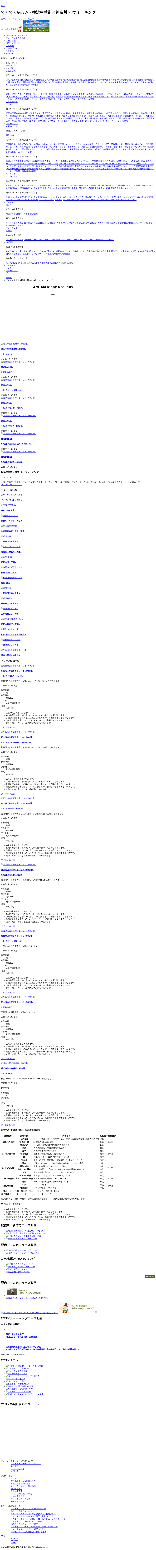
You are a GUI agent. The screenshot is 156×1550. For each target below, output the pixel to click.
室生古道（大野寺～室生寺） (42, 97)
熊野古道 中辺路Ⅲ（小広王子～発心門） (104, 113)
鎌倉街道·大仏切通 (79, 80)
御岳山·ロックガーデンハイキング (75, 185)
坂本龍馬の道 (30, 223)
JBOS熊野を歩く (59, 251)
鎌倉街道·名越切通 (63, 80)
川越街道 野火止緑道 (32, 82)
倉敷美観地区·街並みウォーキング (79, 169)
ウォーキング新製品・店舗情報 (100, 240)
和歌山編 (10, 135)
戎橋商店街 (115, 223)
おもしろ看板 (72, 251)
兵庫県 (42, 263)
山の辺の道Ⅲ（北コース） (17, 97)
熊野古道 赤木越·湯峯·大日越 (58, 116)
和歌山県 (62, 263)
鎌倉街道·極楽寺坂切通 (98, 80)
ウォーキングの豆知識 (15, 38)
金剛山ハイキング (13, 197)
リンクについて (17, 1469)
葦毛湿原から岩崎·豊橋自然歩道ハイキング (113, 188)
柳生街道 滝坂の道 (62, 94)
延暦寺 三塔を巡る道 (15, 113)
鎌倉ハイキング (23, 214)
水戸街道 (66, 82)
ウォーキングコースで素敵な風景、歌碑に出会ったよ (34, 1527)
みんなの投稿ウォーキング (22, 1511)
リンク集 (10, 51)
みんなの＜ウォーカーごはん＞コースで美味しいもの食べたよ (38, 1519)
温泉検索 (10, 46)
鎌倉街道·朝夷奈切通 (45, 80)
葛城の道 (59, 97)
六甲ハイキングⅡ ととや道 (26, 200)
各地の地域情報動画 (61, 254)
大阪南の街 (61, 223)
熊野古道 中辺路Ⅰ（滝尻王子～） (39, 113)
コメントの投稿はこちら (11, 485)
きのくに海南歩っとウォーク (51, 169)
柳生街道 (49, 94)
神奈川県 (16, 263)
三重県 (30, 263)
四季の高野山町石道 (126, 118)
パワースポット (13, 43)
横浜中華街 (11, 214)
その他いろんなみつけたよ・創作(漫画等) (29, 1532)
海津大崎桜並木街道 (14, 161)
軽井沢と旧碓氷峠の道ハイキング (24, 188)
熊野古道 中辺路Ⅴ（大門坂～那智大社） (28, 116)
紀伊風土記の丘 (17, 169)
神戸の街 (124, 223)
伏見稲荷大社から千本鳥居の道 (88, 161)
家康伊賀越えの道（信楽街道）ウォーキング (25, 94)
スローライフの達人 (42, 251)
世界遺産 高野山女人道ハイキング (86, 121)
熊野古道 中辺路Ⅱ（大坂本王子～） (70, 113)
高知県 (70, 263)
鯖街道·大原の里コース (82, 97)
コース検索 (11, 41)
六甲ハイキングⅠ (142, 164)
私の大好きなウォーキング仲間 (24, 1524)
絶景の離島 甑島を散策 (26, 171)
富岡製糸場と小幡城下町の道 (18, 144)
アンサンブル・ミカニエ (41, 254)
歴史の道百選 (16, 1491)
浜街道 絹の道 (131, 80)
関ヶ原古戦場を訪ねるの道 (33, 149)
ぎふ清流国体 (24, 254)
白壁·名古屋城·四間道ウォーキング (113, 149)
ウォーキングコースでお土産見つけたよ (28, 1529)
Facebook (14, 1540)
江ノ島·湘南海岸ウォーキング (99, 147)
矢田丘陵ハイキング (30, 197)
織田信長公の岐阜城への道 (57, 149)
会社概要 (15, 1466)
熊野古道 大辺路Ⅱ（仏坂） (36, 118)
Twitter (13, 1543)
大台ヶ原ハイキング (102, 197)
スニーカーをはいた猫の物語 (23, 1486)
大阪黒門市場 (103, 223)
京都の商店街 (50, 223)
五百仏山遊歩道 (31, 169)
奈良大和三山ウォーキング (123, 166)
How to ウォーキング (33, 240)
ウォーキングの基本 (14, 240)
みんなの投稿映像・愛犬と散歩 (19, 251)
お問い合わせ (16, 1471)
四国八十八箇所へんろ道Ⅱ (35, 99)
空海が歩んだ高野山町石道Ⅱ (25, 121)
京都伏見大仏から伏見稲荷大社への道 (119, 161)
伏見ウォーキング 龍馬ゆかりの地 (59, 161)
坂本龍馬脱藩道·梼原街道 (137, 97)
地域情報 (10, 242)
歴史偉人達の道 (17, 1501)
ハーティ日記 (84, 251)
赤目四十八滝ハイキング (21, 152)
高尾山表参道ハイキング (136, 144)
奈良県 (49, 263)
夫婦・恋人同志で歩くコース (23, 1496)
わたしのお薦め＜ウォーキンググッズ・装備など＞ (33, 1514)
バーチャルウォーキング (16, 35)
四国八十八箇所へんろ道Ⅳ (83, 99)
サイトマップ (16, 1478)
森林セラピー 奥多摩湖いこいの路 (70, 147)
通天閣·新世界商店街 (88, 223)
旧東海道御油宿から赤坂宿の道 (83, 149)
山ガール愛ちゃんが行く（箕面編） (77, 197)
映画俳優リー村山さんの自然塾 (122, 251)
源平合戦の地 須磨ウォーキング (40, 166)
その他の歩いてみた (14, 225)
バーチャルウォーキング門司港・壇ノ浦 (112, 169)
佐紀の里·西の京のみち (101, 166)
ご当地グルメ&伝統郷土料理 (23, 1481)
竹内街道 (68, 97)
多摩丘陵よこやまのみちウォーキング (38, 147)
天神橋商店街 (72, 223)
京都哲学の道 (38, 161)
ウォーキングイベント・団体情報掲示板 (28, 1509)
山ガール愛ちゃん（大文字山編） (126, 197)
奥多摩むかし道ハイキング (17, 185)
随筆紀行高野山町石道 (20, 1483)
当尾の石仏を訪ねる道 (38, 164)
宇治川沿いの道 (21, 164)
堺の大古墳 (53, 164)
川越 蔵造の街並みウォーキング (45, 144)
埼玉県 (9, 263)
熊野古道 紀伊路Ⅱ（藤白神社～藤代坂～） (127, 116)
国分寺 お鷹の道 (15, 82)
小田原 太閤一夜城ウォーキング (126, 147)
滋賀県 (55, 263)
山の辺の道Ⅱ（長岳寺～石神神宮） (138, 94)
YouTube (14, 1538)
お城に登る (149, 223)
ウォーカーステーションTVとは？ (26, 1464)
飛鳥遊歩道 (140, 166)
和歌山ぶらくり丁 (136, 223)
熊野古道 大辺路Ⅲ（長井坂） (61, 118)
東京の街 (34, 214)
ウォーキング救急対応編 (53, 240)
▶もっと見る (150, 1276)
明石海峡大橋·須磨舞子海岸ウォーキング (72, 166)
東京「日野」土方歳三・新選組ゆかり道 (107, 144)
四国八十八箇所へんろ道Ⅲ (59, 99)
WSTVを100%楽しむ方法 (22, 1494)
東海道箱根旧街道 (78, 82)
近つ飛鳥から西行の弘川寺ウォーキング (116, 164)
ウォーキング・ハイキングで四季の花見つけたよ (32, 1516)
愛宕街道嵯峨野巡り (101, 97)
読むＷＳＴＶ (16, 1489)
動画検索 (10, 53)
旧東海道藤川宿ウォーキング (127, 82)
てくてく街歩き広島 (14, 223)
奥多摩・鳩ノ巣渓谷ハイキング (104, 185)
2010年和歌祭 (142, 251)
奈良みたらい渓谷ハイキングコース (120, 200)
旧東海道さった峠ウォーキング (100, 82)
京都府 (36, 263)
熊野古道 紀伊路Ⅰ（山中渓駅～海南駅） (89, 116)
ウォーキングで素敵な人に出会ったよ (27, 1521)
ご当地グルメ (12, 48)
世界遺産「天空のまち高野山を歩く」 (54, 121)
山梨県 (23, 263)
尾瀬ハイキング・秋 (127, 185)
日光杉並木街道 (13, 80)
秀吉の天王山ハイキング (50, 197)
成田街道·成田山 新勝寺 (51, 82)
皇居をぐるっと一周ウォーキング (74, 144)
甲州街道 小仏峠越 (117, 80)
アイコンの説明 (8, 727)
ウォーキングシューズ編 (75, 240)
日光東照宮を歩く (28, 80)
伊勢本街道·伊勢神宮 (29, 85)
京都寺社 (28, 161)
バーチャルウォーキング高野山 (115, 121)
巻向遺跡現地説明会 (99, 251)
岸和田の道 (93, 164)
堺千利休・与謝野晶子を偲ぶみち (73, 164)
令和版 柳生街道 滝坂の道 (81, 94)
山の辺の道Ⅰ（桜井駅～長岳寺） (107, 94)
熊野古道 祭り (110, 118)
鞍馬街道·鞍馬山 (118, 97)
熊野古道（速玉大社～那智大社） (89, 118)
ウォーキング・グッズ (20, 1499)
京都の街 (40, 223)
